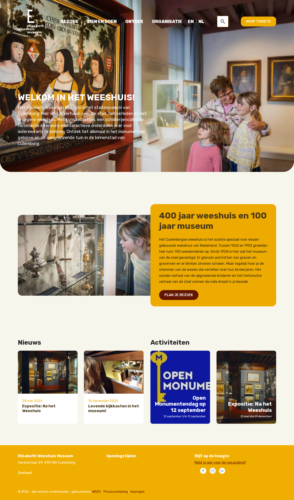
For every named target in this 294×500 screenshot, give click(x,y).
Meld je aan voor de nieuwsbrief (220, 462)
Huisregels (137, 492)
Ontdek (134, 21)
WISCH (96, 492)
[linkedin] (222, 471)
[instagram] (213, 471)
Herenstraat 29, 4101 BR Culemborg (46, 462)
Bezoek (69, 21)
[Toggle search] (222, 21)
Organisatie (167, 21)
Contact (25, 473)
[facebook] (203, 471)
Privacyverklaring (116, 492)
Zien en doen (102, 21)
